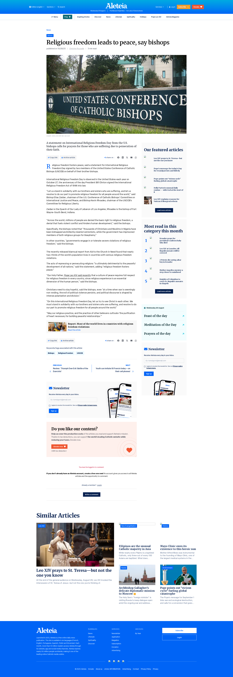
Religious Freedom (65, 353)
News (108, 17)
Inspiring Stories (83, 17)
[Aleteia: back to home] (116, 5)
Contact (136, 669)
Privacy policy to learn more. (87, 405)
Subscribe (182, 7)
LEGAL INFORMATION (112, 669)
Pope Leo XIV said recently (77, 275)
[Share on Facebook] (118, 157)
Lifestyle (118, 17)
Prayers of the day (157, 334)
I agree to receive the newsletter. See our (74, 405)
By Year (138, 633)
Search (62, 7)
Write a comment (91, 494)
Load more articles (164, 210)
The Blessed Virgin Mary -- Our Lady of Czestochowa (126, 11)
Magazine (115, 640)
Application (116, 637)
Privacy (155, 669)
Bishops (51, 353)
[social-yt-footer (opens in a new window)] (109, 661)
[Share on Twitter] (127, 157)
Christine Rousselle (76, 48)
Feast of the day (155, 316)
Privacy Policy (146, 669)
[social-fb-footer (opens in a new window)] (114, 661)
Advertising (116, 650)
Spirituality (131, 17)
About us (99, 669)
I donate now (58, 446)
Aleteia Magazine (172, 17)
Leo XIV (42, 526)
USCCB (80, 353)
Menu (56, 17)
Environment (167, 568)
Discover (98, 17)
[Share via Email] (131, 157)
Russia (123, 568)
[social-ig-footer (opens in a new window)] (123, 661)
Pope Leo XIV (156, 17)
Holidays (143, 17)
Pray (66, 17)
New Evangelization (128, 526)
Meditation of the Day (160, 325)
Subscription (116, 644)
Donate (196, 7)
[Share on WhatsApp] (136, 157)
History (165, 526)
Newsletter (116, 633)
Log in (173, 7)
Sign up (54, 411)
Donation (115, 647)
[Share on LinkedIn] (123, 157)
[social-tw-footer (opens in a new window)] (119, 661)
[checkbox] (49, 405)
